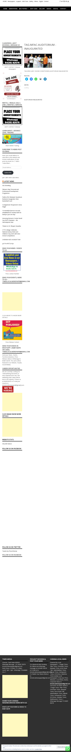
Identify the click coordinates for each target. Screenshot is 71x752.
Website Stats (8, 440)
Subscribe (8, 173)
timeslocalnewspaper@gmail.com (12, 666)
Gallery (31, 1)
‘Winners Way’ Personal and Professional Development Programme (10, 191)
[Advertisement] (35, 27)
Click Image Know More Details (11, 415)
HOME (5, 1)
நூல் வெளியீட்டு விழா (8, 243)
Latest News (9, 181)
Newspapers (11, 1)
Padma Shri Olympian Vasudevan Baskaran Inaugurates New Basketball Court (12, 199)
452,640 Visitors (7, 444)
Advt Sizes (25, 1)
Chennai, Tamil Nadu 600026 (11, 662)
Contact (46, 1)
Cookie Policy (38, 749)
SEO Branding (6, 185)
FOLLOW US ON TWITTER (11, 547)
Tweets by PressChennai (9, 551)
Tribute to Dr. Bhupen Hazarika (11, 226)
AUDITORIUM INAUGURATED (33, 100)
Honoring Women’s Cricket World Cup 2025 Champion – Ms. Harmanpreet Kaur (12, 220)
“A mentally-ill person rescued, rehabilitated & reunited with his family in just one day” (11, 212)
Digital (41, 1)
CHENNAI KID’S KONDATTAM (11, 239)
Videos (36, 1)
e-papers (18, 1)
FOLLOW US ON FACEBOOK (11, 449)
